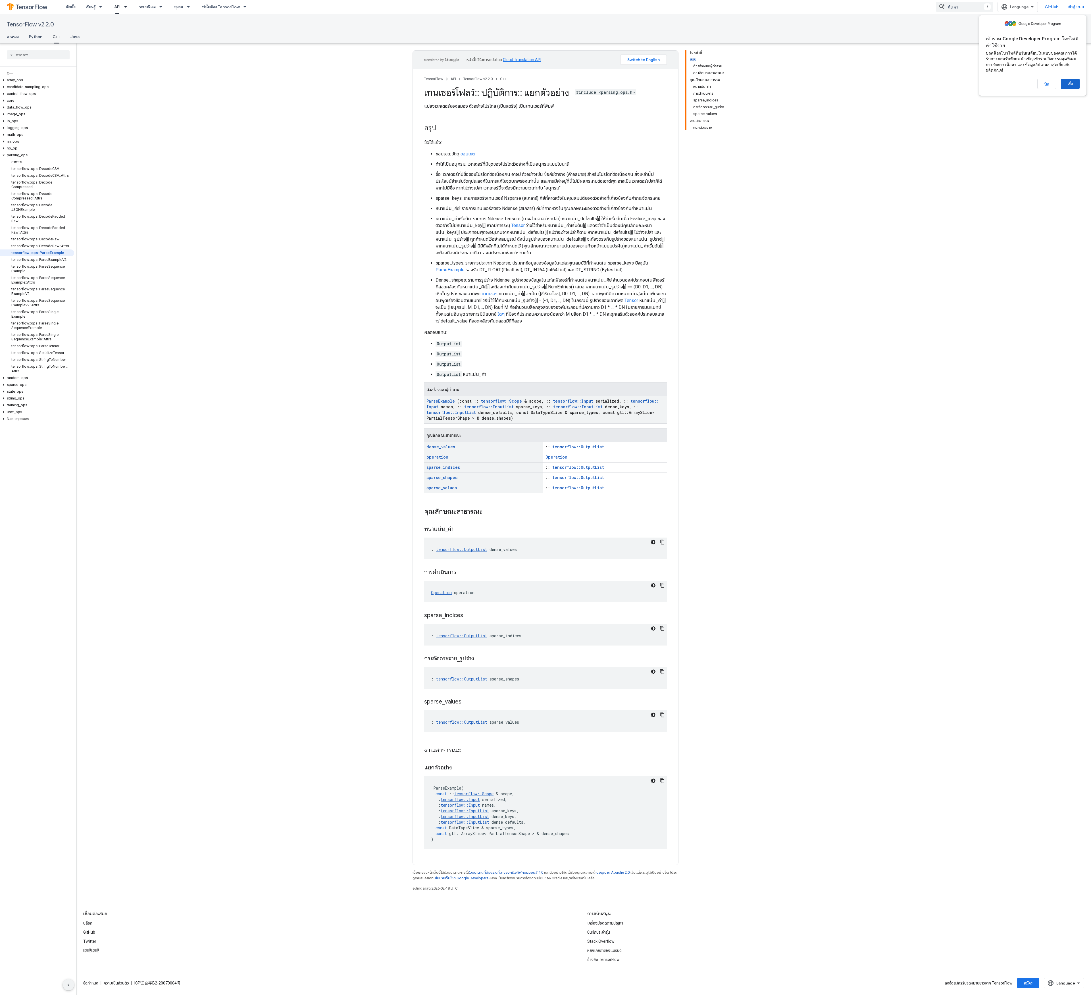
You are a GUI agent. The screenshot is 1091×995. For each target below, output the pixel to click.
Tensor (518, 225)
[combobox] (964, 7)
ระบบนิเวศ (147, 6)
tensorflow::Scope (501, 401)
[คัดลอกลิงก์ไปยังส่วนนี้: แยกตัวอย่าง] (459, 768)
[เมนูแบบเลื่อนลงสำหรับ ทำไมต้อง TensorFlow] (246, 7)
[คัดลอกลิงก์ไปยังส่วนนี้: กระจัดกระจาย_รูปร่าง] (481, 658)
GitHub (1052, 6)
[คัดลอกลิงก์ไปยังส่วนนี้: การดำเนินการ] (463, 572)
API (117, 6)
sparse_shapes (441, 477)
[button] (37, 80)
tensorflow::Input (573, 401)
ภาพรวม (13, 36)
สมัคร (1028, 983)
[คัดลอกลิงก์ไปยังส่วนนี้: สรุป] (441, 128)
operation (437, 457)
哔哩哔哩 (91, 950)
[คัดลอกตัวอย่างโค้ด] (662, 542)
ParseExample (450, 269)
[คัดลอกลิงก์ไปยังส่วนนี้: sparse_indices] (470, 615)
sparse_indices (443, 467)
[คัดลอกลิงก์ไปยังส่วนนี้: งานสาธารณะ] (468, 750)
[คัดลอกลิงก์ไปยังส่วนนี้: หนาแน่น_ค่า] (460, 529)
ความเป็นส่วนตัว (116, 983)
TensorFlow (433, 79)
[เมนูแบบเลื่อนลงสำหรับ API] (127, 7)
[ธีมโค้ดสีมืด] (653, 542)
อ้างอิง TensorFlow (603, 959)
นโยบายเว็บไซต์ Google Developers (461, 878)
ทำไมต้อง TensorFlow (221, 6)
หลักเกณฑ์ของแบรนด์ (604, 950)
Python (35, 36)
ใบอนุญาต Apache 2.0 (613, 872)
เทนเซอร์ (489, 293)
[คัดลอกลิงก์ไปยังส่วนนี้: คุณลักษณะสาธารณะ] (489, 512)
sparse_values (441, 487)
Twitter (89, 941)
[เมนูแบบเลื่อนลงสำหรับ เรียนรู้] (102, 7)
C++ (56, 36)
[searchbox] (38, 54)
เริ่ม (1070, 83)
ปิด (1046, 84)
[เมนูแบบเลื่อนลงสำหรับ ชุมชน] (190, 7)
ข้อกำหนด (90, 983)
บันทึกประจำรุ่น (598, 932)
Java (75, 36)
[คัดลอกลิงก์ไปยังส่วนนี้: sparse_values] (468, 702)
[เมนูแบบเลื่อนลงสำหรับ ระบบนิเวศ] (162, 7)
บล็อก (87, 923)
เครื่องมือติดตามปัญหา (605, 923)
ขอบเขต (467, 154)
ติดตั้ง (71, 6)
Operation (556, 457)
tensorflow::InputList (489, 406)
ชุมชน (178, 6)
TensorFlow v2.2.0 (30, 24)
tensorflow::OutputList (578, 446)
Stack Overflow (601, 941)
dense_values (440, 446)
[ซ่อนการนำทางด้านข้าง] (68, 984)
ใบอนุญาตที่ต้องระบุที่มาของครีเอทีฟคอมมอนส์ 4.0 (506, 872)
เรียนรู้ (90, 6)
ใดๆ (501, 314)
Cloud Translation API (522, 59)
